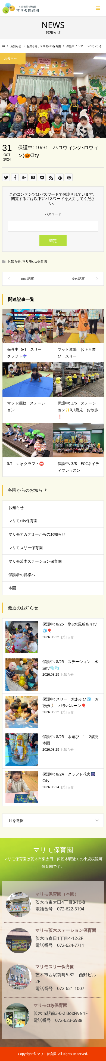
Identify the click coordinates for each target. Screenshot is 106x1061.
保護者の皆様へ (21, 574)
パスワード (53, 214)
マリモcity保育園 (34, 261)
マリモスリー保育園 (25, 547)
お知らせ (14, 261)
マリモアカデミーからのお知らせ (37, 534)
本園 (12, 587)
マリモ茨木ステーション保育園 (35, 561)
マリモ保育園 (53, 849)
